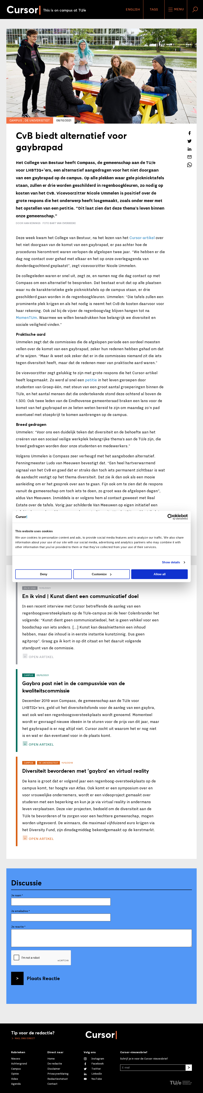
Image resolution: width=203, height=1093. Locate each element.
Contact (52, 1083)
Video (14, 1079)
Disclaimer (53, 1068)
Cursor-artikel (142, 238)
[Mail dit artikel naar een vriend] (189, 157)
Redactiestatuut (57, 1079)
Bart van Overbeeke (63, 223)
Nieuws (15, 1058)
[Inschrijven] (189, 1067)
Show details (171, 562)
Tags (154, 9)
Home (51, 1058)
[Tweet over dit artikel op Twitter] (189, 141)
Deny (43, 574)
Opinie (15, 1073)
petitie (91, 380)
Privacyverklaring (58, 1073)
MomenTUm (26, 318)
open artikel (41, 657)
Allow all (160, 574)
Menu (178, 9)
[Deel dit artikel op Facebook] (189, 133)
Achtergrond (19, 1063)
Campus (16, 1068)
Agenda (16, 1083)
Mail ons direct (24, 1038)
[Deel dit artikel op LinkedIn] (189, 149)
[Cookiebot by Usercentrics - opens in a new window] (170, 517)
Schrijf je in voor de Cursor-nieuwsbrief (144, 1058)
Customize (99, 574)
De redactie (54, 1063)
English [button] (133, 9)
